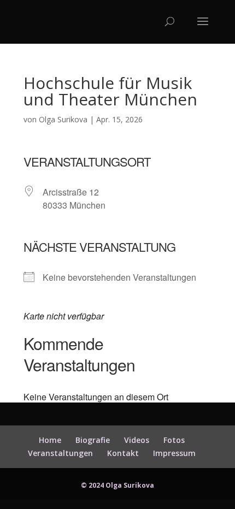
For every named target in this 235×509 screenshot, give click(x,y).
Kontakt (123, 453)
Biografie (92, 440)
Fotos (174, 440)
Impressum (174, 453)
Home (50, 440)
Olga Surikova (63, 119)
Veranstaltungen (60, 453)
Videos (136, 440)
